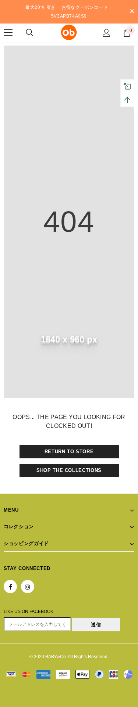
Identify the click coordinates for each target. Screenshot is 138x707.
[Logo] (69, 32)
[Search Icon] (29, 32)
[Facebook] (10, 586)
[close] (131, 11)
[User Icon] (106, 33)
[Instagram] (27, 586)
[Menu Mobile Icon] (8, 32)
